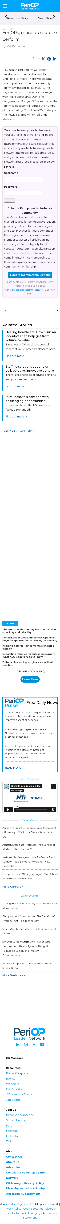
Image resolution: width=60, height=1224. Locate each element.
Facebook (12, 1130)
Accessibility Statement (23, 1193)
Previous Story (17, 18)
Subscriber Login (17, 1120)
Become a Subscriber (20, 1115)
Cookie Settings (33, 1208)
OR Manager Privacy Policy (25, 1183)
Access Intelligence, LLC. (18, 1204)
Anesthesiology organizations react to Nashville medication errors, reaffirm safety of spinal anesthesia (30, 733)
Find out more (15, 355)
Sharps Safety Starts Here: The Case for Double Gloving (29, 931)
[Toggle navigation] (5, 6)
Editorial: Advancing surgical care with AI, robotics (27, 664)
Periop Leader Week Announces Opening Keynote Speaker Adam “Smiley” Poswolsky (29, 639)
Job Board (13, 1099)
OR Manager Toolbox (20, 1094)
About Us (12, 1162)
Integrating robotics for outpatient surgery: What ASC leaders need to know (28, 655)
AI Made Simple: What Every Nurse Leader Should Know (27, 965)
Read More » (14, 767)
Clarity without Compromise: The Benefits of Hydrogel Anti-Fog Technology (28, 918)
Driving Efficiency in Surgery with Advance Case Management (30, 906)
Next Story (45, 18)
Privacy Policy (12, 1208)
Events (10, 1078)
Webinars (12, 1083)
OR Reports (14, 1089)
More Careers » (12, 886)
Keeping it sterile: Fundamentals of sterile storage (28, 647)
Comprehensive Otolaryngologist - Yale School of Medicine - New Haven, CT (30, 876)
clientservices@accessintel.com (22, 289)
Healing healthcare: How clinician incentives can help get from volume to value (31, 336)
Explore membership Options (30, 274)
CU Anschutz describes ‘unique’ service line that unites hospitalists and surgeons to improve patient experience (30, 716)
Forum (11, 1125)
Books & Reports (17, 1073)
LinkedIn (12, 1136)
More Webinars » (14, 975)
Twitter (11, 1141)
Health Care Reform (22, 430)
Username (11, 172)
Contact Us (14, 1156)
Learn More (30, 679)
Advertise (13, 1167)
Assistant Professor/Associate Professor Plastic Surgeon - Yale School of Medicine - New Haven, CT (29, 861)
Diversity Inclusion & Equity (25, 1188)
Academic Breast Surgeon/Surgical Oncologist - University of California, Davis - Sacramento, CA (29, 832)
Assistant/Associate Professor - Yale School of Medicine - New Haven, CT (28, 847)
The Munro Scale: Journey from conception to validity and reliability (29, 631)
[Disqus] (30, 487)
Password (11, 186)
